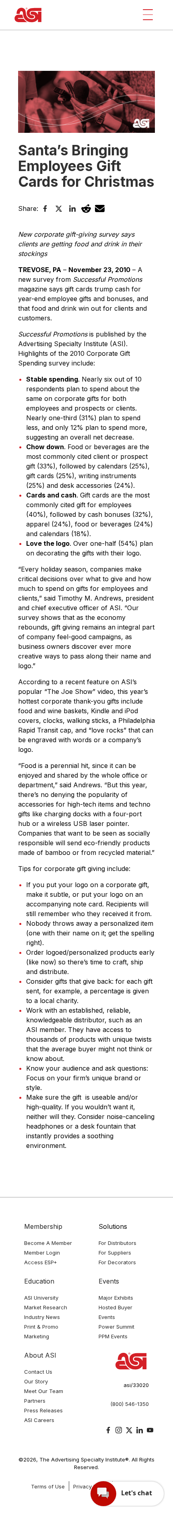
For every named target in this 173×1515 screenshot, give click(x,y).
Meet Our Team (43, 1391)
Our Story (36, 1381)
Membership (43, 1226)
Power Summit (116, 1326)
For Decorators (117, 1262)
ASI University (41, 1297)
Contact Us (38, 1371)
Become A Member (48, 1243)
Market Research (45, 1307)
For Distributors (117, 1243)
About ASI (40, 1355)
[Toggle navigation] (148, 15)
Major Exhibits (116, 1297)
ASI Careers (39, 1420)
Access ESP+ (40, 1262)
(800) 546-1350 (129, 1404)
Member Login (42, 1252)
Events (109, 1281)
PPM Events (113, 1336)
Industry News (42, 1317)
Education (39, 1281)
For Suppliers (115, 1252)
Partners (34, 1400)
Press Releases (43, 1410)
